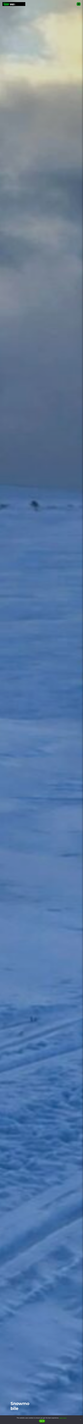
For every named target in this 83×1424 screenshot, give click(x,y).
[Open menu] (79, 4)
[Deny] (80, 1420)
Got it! (42, 1421)
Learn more (63, 1418)
